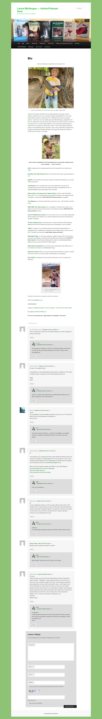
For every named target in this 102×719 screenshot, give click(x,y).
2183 (57, 110)
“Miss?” (30, 228)
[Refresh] (39, 690)
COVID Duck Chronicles (34, 131)
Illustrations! (47, 46)
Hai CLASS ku (32, 257)
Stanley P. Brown (33, 543)
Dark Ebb (77, 43)
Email (31, 674)
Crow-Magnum (32, 201)
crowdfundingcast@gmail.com (53, 462)
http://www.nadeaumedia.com (37, 470)
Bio (23, 43)
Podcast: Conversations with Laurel (64, 43)
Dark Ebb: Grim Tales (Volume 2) (37, 174)
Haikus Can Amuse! (33, 252)
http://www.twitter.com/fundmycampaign (40, 472)
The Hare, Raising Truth (34, 222)
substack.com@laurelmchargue (36, 308)
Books (27, 43)
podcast (30, 127)
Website (31, 682)
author (37, 481)
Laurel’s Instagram (50, 308)
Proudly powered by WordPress (51, 713)
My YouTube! (39, 46)
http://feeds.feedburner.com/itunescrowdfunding (42, 468)
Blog (19, 43)
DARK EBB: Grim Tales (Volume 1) (37, 207)
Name (31, 666)
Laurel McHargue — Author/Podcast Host (37, 10)
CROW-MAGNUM (22, 46)
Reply (32, 337)
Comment (31, 644)
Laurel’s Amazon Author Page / (64, 308)
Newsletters (42, 43)
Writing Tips (34, 43)
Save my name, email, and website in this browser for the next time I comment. (46, 686)
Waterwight (30, 46)
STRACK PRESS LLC (41, 311)
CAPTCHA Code (31, 700)
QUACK (30, 180)
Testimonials (51, 43)
